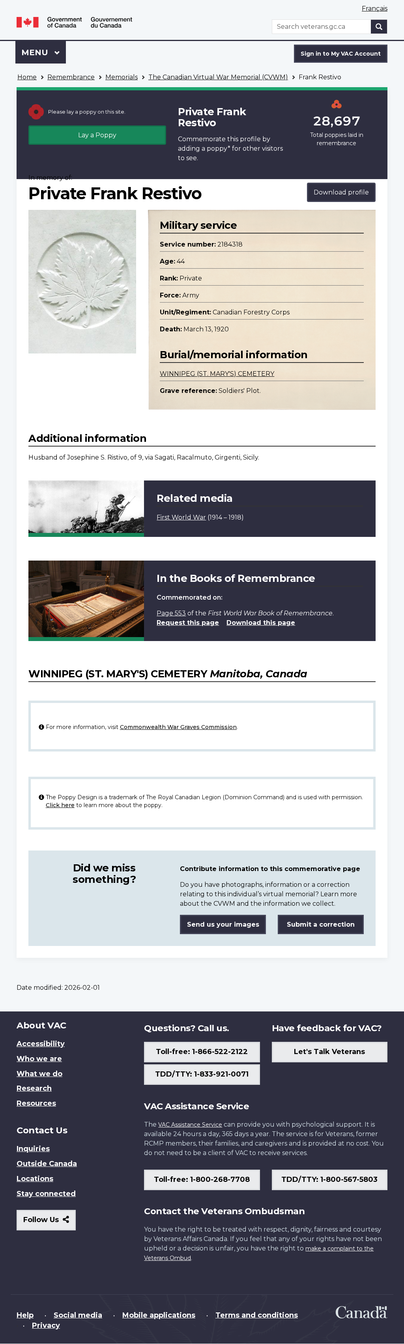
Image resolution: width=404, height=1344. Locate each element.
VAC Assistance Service (190, 1124)
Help (25, 1315)
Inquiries (33, 1148)
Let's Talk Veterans (329, 1051)
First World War (181, 517)
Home (27, 77)
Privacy (46, 1325)
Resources (36, 1103)
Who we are (39, 1058)
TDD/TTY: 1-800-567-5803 (329, 1179)
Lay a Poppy (97, 135)
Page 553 (171, 613)
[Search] (379, 26)
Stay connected (46, 1193)
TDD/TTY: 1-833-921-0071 (202, 1074)
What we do (39, 1073)
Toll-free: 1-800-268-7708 (202, 1179)
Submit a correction (321, 924)
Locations (35, 1178)
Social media (78, 1315)
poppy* (218, 148)
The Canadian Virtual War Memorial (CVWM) (218, 77)
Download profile (341, 192)
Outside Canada (47, 1163)
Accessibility (41, 1043)
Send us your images (223, 924)
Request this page (188, 622)
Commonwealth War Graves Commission (178, 727)
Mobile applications (158, 1315)
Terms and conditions (256, 1315)
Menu (35, 52)
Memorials (121, 77)
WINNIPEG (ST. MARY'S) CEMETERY (217, 374)
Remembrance (71, 77)
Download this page (260, 622)
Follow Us (49, 1222)
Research (34, 1088)
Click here (60, 805)
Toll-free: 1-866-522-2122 (202, 1051)
